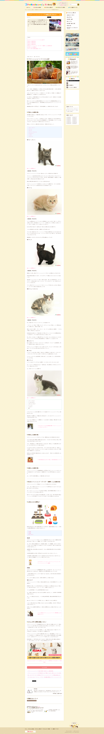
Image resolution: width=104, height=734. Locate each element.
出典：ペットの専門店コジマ (31, 168)
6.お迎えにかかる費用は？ (32, 47)
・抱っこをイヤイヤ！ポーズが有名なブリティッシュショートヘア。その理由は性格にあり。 (44, 675)
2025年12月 (69, 122)
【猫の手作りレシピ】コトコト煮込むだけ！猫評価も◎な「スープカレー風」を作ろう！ (74, 62)
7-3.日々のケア (30, 534)
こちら (39, 706)
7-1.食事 (29, 531)
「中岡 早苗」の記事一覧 (56, 693)
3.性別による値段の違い (31, 42)
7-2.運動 (29, 533)
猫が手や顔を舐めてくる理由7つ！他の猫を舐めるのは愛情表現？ (74, 67)
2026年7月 (75, 117)
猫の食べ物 (69, 25)
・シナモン (30, 134)
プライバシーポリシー (71, 110)
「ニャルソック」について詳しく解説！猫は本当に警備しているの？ (74, 72)
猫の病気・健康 (70, 19)
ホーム (26, 9)
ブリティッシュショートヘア (32, 700)
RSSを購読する (70, 85)
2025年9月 (75, 123)
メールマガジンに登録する (72, 87)
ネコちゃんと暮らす (31, 9)
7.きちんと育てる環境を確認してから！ (34, 48)
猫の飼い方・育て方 (38, 9)
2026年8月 (69, 117)
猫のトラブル (69, 21)
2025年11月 (75, 122)
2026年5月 (75, 118)
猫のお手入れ (69, 17)
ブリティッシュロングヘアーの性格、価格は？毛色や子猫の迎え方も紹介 (37, 710)
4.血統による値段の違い (31, 44)
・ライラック (30, 136)
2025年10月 (69, 123)
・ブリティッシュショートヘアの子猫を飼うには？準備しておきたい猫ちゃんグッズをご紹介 (44, 673)
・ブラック (30, 130)
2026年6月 (69, 118)
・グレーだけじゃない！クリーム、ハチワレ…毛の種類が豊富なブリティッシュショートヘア (44, 677)
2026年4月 (69, 119)
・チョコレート (31, 133)
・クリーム (30, 129)
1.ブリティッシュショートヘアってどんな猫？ (35, 39)
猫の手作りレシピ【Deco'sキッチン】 (72, 28)
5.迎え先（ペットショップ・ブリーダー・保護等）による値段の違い (39, 45)
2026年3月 (75, 119)
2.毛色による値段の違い (31, 41)
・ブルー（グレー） (31, 127)
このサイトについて (69, 108)
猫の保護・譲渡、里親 (71, 23)
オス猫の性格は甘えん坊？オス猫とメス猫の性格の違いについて (49, 459)
